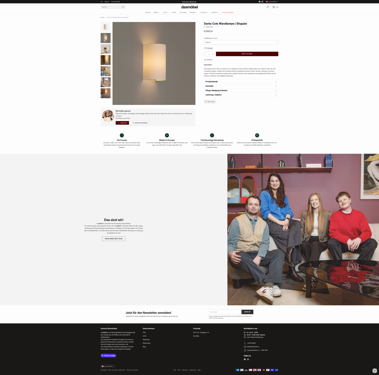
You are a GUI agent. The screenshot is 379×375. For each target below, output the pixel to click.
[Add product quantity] (213, 54)
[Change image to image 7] (106, 93)
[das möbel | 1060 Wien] (189, 7)
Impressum (146, 339)
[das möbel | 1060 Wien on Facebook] (260, 2)
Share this (211, 102)
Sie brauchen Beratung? (189, 1)
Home (103, 17)
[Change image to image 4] (106, 60)
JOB (144, 332)
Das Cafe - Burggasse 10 (201, 332)
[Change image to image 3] (106, 49)
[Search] (123, 7)
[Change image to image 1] (106, 27)
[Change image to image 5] (106, 71)
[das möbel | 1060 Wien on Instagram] (262, 2)
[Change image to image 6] (106, 82)
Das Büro (196, 336)
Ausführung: (210, 38)
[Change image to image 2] (106, 38)
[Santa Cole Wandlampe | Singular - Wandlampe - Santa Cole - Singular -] (154, 63)
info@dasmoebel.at (253, 346)
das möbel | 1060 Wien (118, 370)
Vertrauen (210, 48)
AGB (144, 336)
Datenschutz (146, 343)
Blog (144, 346)
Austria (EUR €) (272, 1)
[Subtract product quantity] (206, 54)
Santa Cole (209, 27)
